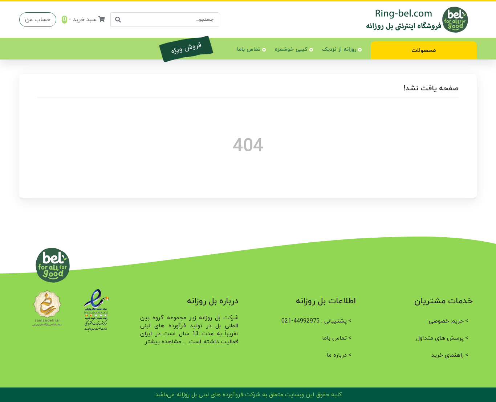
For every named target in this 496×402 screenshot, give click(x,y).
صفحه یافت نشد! (430, 88)
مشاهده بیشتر (163, 342)
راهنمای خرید (447, 355)
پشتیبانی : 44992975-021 (314, 321)
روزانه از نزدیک (339, 49)
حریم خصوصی (446, 321)
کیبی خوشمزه (291, 49)
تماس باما (248, 49)
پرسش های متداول (440, 338)
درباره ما (337, 355)
